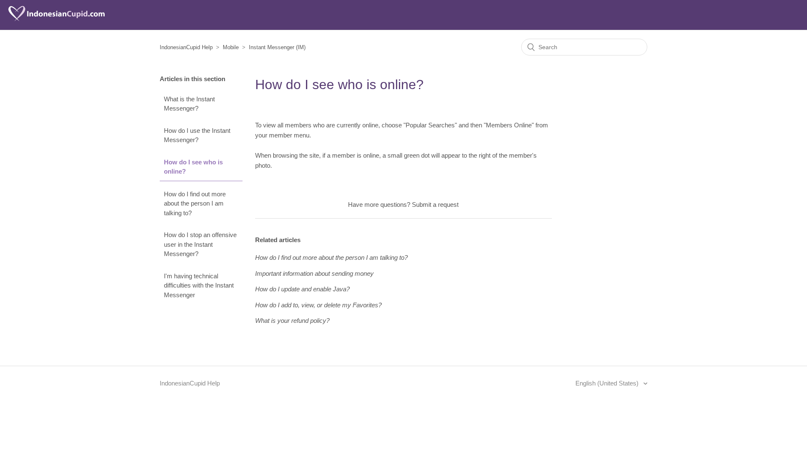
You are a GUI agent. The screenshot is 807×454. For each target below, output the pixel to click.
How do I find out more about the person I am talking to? (195, 203)
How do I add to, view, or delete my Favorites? (318, 305)
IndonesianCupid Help (186, 47)
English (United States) (607, 383)
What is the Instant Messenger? (189, 103)
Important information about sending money (314, 273)
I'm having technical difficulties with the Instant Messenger (199, 285)
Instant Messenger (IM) (277, 47)
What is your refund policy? (292, 320)
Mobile (231, 47)
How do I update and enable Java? (302, 289)
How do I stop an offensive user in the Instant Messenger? (200, 244)
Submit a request (435, 204)
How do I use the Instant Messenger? (197, 135)
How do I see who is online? (193, 166)
